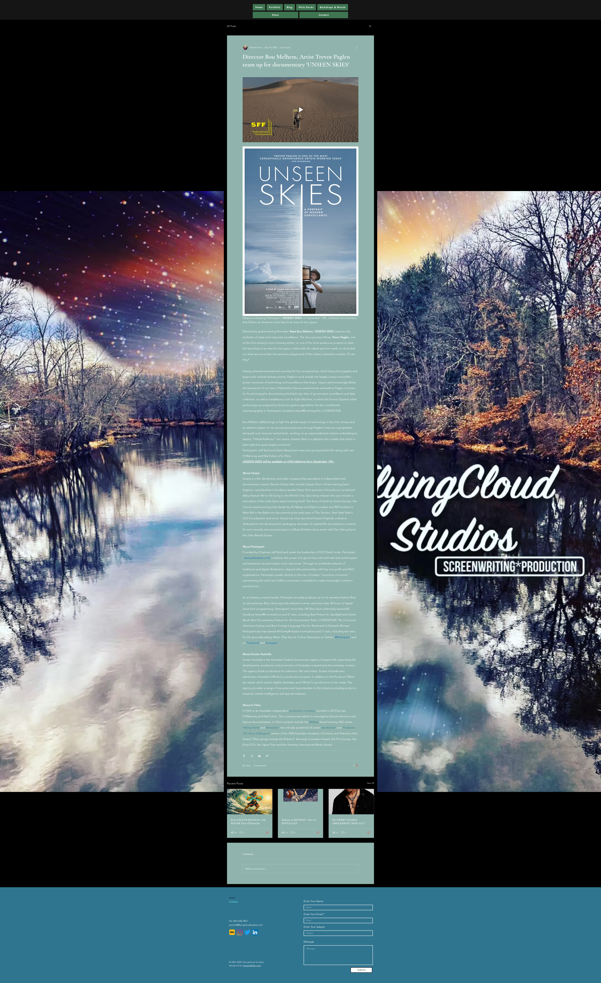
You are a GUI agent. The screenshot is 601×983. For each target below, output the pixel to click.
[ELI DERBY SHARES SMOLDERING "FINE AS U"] (351, 801)
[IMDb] (232, 932)
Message (309, 941)
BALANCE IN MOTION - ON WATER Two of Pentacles (248, 821)
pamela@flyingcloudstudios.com (246, 924)
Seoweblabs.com (252, 965)
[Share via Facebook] (244, 755)
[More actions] (356, 47)
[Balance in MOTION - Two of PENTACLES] (300, 801)
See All (370, 783)
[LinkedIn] (255, 932)
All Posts (231, 26)
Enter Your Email (313, 914)
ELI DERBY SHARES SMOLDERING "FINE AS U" (348, 821)
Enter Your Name (313, 901)
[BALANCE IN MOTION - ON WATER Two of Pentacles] (249, 801)
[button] (306, 7)
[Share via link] (267, 755)
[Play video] (300, 109)
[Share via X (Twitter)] (251, 755)
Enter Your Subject (314, 927)
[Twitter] (247, 932)
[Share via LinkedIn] (259, 755)
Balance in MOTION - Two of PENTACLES (299, 821)
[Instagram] (240, 932)
